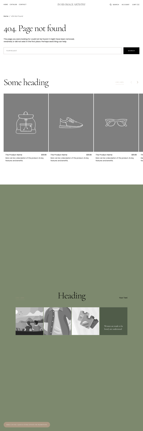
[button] (114, 4)
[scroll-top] (137, 425)
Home (6, 16)
